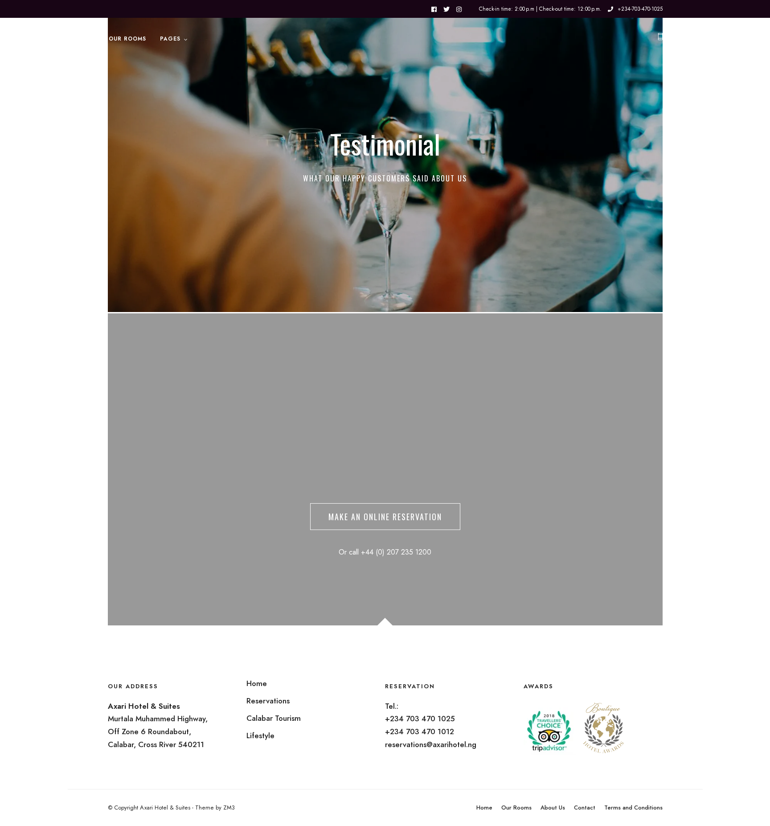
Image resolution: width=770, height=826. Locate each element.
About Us (553, 807)
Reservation (74, 39)
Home (484, 807)
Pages (170, 39)
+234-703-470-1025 (640, 9)
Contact (584, 807)
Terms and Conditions (633, 807)
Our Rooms (127, 39)
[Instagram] (459, 9)
